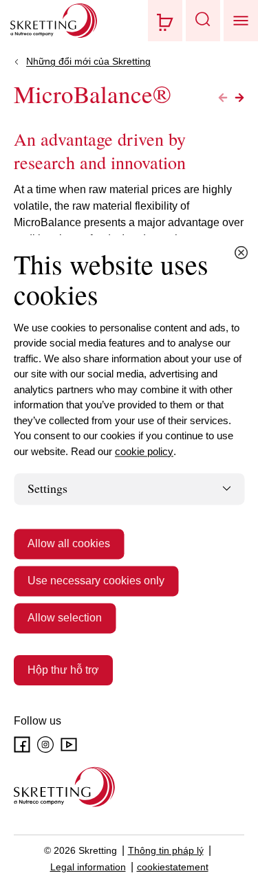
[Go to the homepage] (64, 787)
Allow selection (65, 618)
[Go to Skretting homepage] (53, 20)
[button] (203, 20)
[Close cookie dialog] (240, 252)
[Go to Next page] (239, 97)
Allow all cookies (69, 543)
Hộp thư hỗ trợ (63, 670)
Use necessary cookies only (96, 580)
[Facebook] (22, 744)
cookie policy (144, 451)
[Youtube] (69, 744)
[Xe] (165, 20)
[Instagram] (45, 744)
